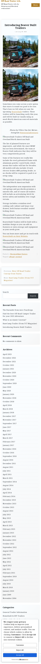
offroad (12, 257)
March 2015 (8, 478)
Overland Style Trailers (18, 254)
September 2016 (10, 456)
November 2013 (9, 504)
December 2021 (9, 361)
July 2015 (7, 471)
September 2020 (10, 383)
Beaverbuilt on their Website (15, 236)
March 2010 (8, 587)
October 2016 (8, 453)
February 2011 (9, 573)
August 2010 (8, 580)
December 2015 (9, 463)
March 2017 (8, 438)
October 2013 (8, 507)
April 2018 (7, 405)
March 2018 (8, 409)
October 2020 (8, 380)
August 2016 (8, 460)
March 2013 (8, 525)
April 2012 (7, 565)
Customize (20, 645)
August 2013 (8, 511)
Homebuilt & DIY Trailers (14, 616)
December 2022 (9, 358)
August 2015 (8, 467)
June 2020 (7, 387)
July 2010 (7, 584)
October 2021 (8, 365)
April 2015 (7, 474)
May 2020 (7, 391)
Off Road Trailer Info (10, 1)
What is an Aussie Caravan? (14, 320)
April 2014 (7, 493)
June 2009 (7, 595)
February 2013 (9, 529)
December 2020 (9, 372)
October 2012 (8, 544)
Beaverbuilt (17, 112)
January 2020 (8, 394)
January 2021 (8, 369)
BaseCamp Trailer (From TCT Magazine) (20, 323)
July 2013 (7, 514)
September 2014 (10, 482)
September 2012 (10, 547)
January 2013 (8, 533)
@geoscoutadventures (29, 133)
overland (18, 257)
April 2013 (7, 522)
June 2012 (7, 558)
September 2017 (10, 423)
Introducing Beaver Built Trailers (17, 327)
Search (6, 292)
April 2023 (7, 354)
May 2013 (7, 518)
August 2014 (8, 485)
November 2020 (9, 376)
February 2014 (9, 496)
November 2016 (9, 449)
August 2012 (8, 551)
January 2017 (8, 445)
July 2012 (7, 554)
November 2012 (9, 540)
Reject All (19, 650)
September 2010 (10, 576)
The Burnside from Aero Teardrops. (18, 310)
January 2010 (8, 591)
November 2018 (9, 398)
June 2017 (7, 427)
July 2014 (7, 489)
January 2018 (8, 412)
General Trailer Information (15, 612)
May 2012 (7, 562)
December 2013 (9, 500)
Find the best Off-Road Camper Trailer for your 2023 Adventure (19, 315)
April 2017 (7, 434)
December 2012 (9, 536)
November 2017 (9, 420)
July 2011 (7, 569)
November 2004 (9, 598)
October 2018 (8, 401)
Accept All (20, 655)
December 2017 (9, 416)
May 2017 (7, 431)
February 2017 (9, 442)
